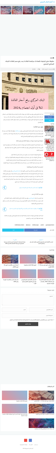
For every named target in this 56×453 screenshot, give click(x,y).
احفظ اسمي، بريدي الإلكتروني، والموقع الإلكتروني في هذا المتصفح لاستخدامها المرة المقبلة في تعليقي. (31, 320)
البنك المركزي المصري (16, 171)
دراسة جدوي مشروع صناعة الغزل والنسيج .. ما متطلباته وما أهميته (6, 10)
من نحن (36, 445)
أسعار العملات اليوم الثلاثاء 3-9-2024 (17, 12)
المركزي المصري (31, 198)
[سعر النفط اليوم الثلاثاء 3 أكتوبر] (28, 10)
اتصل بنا (31, 445)
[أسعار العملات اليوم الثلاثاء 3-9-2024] (17, 10)
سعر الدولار (28, 225)
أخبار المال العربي (46, 2)
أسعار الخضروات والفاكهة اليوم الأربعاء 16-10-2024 (50, 11)
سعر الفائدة (17, 131)
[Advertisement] (28, 26)
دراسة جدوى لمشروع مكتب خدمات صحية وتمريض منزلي (39, 11)
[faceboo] (30, 440)
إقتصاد (51, 58)
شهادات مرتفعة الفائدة (19, 225)
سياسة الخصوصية (23, 445)
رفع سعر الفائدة (35, 225)
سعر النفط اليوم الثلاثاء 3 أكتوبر (28, 12)
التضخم (42, 225)
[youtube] (25, 440)
